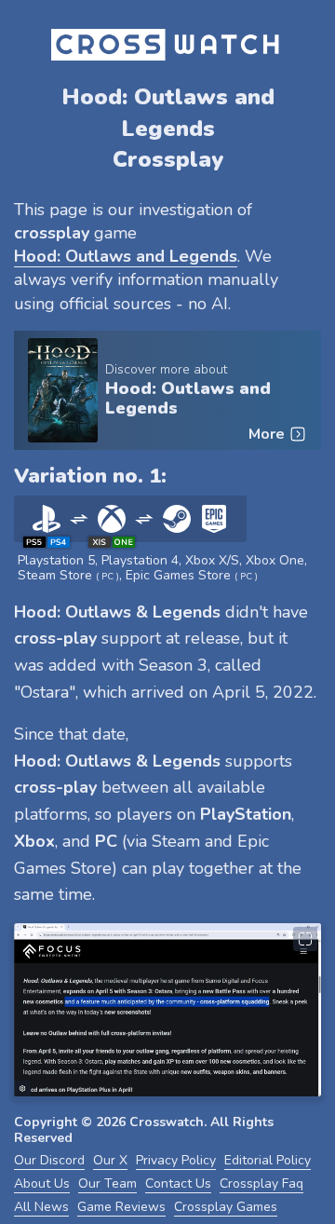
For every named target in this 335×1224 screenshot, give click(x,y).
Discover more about (166, 369)
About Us (42, 1183)
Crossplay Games (225, 1207)
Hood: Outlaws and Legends (188, 398)
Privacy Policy (176, 1160)
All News (41, 1207)
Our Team (107, 1183)
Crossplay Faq (261, 1183)
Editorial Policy (267, 1160)
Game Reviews (121, 1207)
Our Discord (49, 1160)
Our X (110, 1160)
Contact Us (178, 1183)
